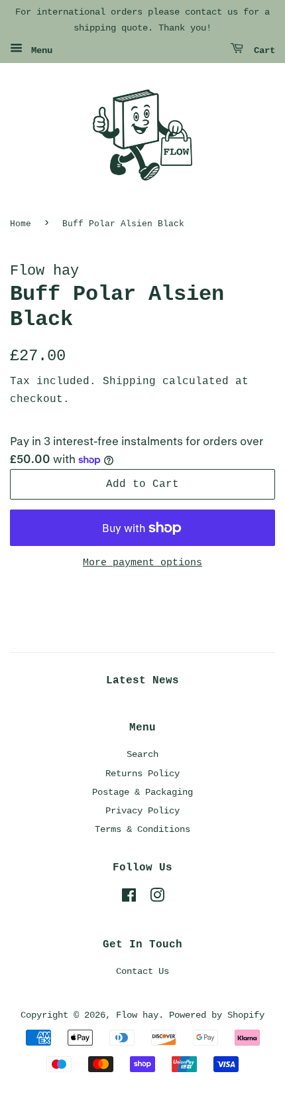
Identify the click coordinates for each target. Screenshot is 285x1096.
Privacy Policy (142, 810)
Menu (39, 50)
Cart (262, 50)
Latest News (142, 681)
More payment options (142, 563)
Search (142, 754)
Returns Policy (142, 773)
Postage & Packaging (142, 792)
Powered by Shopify (216, 1015)
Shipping (129, 381)
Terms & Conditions (142, 829)
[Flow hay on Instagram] (157, 898)
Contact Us (142, 971)
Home (20, 224)
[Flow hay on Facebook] (129, 898)
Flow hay (137, 1015)
